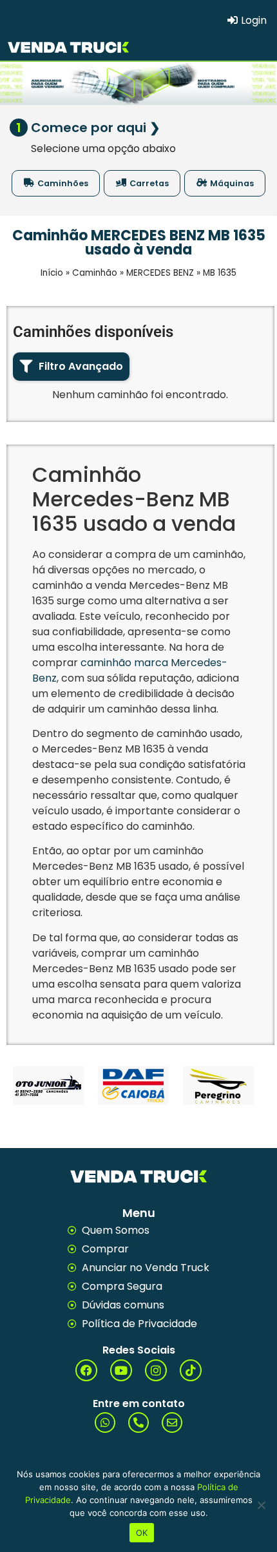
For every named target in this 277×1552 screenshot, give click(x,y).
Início (52, 273)
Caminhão (94, 273)
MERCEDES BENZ (160, 273)
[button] (71, 366)
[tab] (56, 183)
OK (142, 1533)
